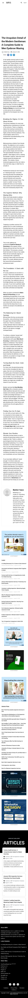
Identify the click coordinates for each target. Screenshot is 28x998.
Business (8, 856)
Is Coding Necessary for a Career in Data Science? (14, 563)
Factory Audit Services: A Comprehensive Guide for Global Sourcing (13, 852)
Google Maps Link (10, 426)
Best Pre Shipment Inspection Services (11, 768)
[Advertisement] (14, 20)
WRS (8, 2)
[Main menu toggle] (3, 2)
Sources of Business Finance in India (11, 745)
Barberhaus (15, 477)
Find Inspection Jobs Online (8, 765)
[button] (21, 3)
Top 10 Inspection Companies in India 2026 (12, 621)
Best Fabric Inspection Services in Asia (11, 762)
